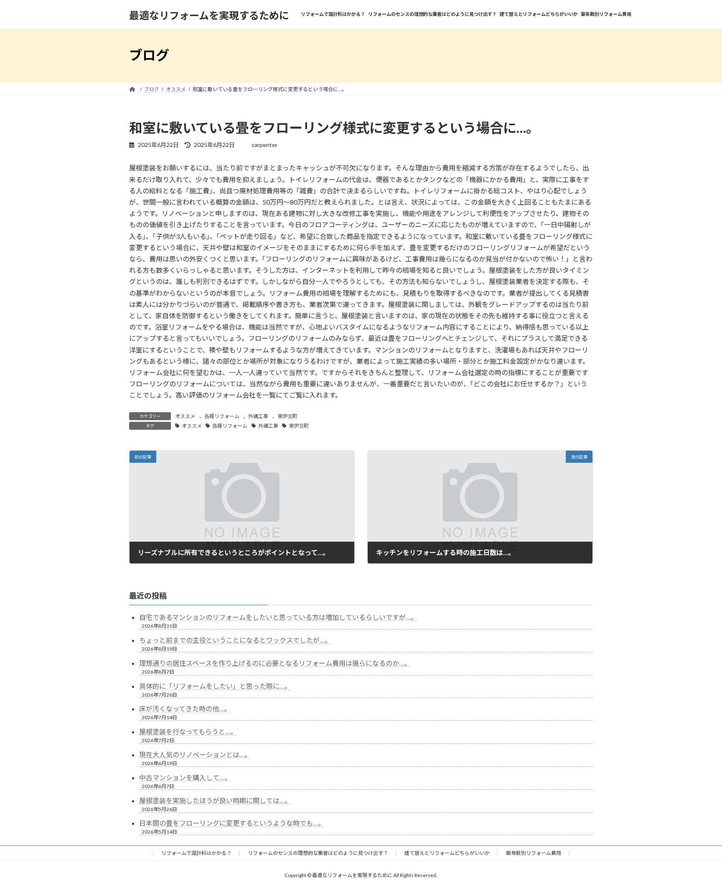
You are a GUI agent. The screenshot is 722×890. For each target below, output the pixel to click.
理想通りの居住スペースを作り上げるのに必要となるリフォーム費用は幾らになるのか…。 (275, 663)
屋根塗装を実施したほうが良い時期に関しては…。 (215, 800)
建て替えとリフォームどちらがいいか (447, 853)
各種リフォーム (221, 416)
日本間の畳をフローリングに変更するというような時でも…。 (232, 823)
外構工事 (258, 416)
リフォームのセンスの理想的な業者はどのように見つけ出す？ (318, 853)
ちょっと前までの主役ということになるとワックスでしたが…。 (235, 640)
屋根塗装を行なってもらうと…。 (188, 731)
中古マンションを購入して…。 (185, 777)
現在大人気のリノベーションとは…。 (195, 754)
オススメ (185, 416)
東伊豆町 (287, 416)
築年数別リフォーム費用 (533, 853)
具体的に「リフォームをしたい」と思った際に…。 (215, 686)
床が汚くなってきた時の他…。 (185, 709)
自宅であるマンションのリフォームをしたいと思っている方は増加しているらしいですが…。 (278, 617)
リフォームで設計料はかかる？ (196, 853)
